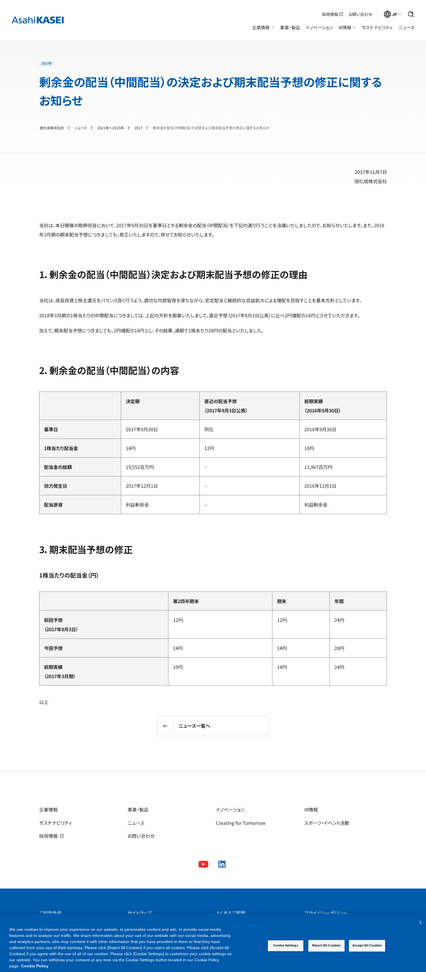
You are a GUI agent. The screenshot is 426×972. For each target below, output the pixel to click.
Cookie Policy (34, 966)
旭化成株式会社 (52, 128)
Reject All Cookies (326, 945)
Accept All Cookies (367, 945)
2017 (138, 128)
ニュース (80, 128)
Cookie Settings (285, 945)
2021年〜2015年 (110, 128)
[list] (213, 64)
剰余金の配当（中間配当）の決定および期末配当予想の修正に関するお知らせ (211, 128)
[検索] (410, 14)
